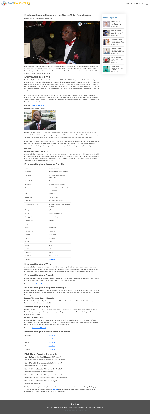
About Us (49, 407)
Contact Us (56, 407)
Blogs (61, 407)
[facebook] (134, 4)
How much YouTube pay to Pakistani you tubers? (117, 59)
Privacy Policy (68, 407)
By (26, 18)
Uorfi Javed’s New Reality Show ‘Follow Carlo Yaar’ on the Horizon (117, 24)
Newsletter (100, 407)
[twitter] (142, 4)
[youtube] (137, 4)
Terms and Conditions (78, 407)
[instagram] (139, 4)
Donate (94, 407)
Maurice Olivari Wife (38, 105)
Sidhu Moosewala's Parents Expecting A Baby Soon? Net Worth (117, 41)
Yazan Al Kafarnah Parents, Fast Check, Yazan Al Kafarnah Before (117, 33)
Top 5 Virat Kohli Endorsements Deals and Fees (117, 68)
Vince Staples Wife (38, 284)
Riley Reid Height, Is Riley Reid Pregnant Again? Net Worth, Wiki (117, 50)
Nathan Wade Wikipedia (39, 328)
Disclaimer (88, 407)
